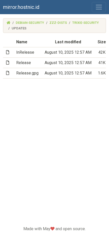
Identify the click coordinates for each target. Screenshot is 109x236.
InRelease (25, 52)
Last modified (68, 42)
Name (21, 42)
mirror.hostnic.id (21, 7)
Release (23, 62)
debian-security (30, 23)
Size (102, 42)
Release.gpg (27, 73)
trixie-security (85, 23)
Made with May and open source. (54, 228)
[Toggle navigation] (99, 7)
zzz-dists (58, 23)
